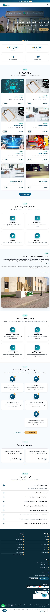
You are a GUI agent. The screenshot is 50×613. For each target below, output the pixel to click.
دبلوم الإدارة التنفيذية (43, 125)
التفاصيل (29, 103)
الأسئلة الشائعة (45, 547)
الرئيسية (46, 536)
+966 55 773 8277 (43, 564)
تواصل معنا (46, 549)
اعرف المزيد (44, 272)
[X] (9, 605)
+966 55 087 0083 (43, 567)
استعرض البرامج (32, 29)
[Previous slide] (47, 24)
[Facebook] (12, 605)
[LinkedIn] (5, 605)
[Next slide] (2, 24)
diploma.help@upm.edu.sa (42, 562)
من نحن (46, 539)
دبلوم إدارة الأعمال (19, 153)
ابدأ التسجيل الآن (31, 432)
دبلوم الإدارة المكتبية (43, 181)
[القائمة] (47, 4)
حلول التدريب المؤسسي (33, 578)
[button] (27, 40)
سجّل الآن (45, 29)
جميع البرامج (46, 542)
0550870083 (44, 572)
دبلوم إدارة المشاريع (43, 97)
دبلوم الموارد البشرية (18, 125)
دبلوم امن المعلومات (18, 97)
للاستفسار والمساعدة (44, 578)
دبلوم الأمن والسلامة (43, 153)
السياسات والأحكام (45, 552)
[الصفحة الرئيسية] (6, 4)
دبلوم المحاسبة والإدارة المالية (16, 181)
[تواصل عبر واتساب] (3, 606)
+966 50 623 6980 (43, 570)
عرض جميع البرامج (25, 194)
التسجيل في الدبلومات (44, 544)
